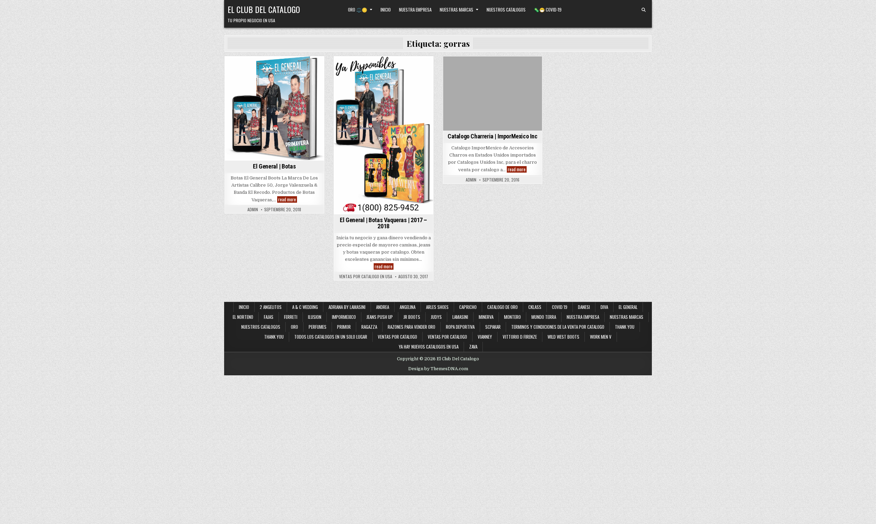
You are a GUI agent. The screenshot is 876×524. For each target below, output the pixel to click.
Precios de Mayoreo (404, 75)
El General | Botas (274, 166)
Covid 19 (559, 307)
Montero (512, 316)
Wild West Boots (563, 336)
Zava (473, 346)
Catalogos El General (260, 75)
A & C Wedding (305, 307)
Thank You (624, 326)
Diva (604, 307)
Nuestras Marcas (456, 9)
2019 (261, 68)
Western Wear (290, 89)
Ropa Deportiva (460, 326)
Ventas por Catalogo (397, 336)
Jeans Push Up (379, 316)
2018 (247, 68)
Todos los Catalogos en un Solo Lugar (330, 336)
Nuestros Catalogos (506, 9)
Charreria (455, 68)
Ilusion (314, 316)
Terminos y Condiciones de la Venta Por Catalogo (557, 326)
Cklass (534, 307)
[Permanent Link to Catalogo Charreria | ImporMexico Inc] (492, 93)
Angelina (407, 307)
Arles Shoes (437, 307)
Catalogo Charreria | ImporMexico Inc (493, 136)
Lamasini (460, 316)
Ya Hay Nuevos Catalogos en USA (429, 346)
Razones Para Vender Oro (411, 326)
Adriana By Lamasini (346, 307)
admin (252, 209)
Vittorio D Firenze (520, 336)
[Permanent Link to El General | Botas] (274, 108)
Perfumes (317, 326)
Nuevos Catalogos (293, 82)
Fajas (268, 316)
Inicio (386, 9)
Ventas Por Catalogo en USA (365, 276)
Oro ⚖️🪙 (357, 9)
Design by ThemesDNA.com (438, 368)
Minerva (486, 316)
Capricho (468, 307)
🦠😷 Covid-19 (548, 9)
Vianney (485, 336)
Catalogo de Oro (502, 307)
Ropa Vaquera (257, 89)
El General (297, 75)
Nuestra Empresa (415, 9)
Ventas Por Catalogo (447, 336)
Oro (294, 326)
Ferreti (290, 316)
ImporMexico (483, 68)
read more (287, 199)
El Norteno (243, 316)
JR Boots (411, 316)
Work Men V (600, 336)
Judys (436, 316)
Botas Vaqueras (287, 68)
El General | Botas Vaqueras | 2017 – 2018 (383, 223)
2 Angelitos (271, 307)
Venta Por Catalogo (383, 82)
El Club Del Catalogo (264, 9)
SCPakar (493, 326)
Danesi (584, 307)
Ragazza (369, 326)
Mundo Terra (543, 316)
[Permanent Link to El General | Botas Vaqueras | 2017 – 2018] (383, 135)
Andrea (382, 307)
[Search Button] (643, 9)
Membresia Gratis (252, 82)
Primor (344, 326)
